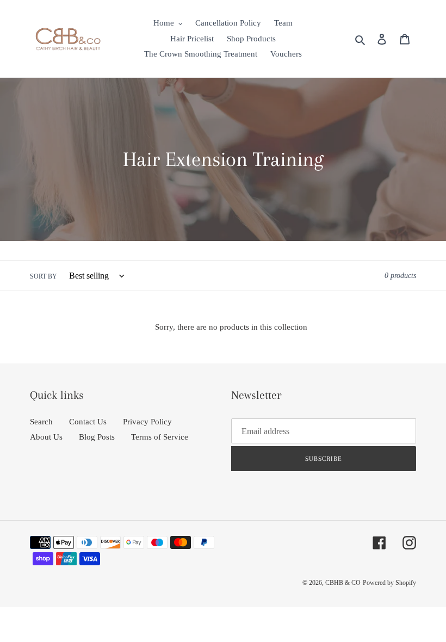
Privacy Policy (147, 421)
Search (41, 421)
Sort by (43, 276)
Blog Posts (97, 437)
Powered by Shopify (389, 583)
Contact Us (88, 421)
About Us (46, 437)
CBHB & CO (343, 583)
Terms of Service (159, 437)
